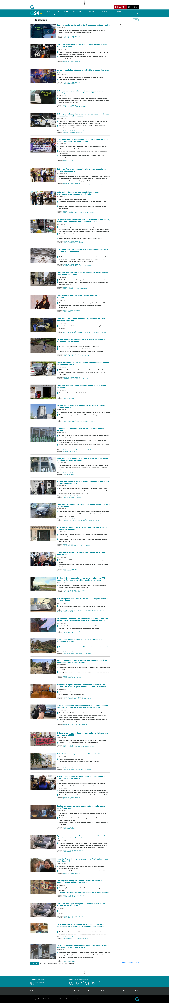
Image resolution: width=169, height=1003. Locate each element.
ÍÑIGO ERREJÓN (67, 799)
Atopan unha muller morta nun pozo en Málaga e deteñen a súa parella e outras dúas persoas (82, 661)
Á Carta (136, 991)
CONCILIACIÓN (84, 355)
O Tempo (104, 991)
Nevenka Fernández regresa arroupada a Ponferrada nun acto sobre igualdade (83, 860)
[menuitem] (50, 11)
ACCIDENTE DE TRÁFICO (70, 520)
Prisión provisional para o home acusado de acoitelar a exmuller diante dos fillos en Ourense (80, 881)
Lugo (75, 724)
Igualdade (77, 36)
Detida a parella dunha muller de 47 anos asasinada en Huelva (83, 25)
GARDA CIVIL (80, 162)
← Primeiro (123, 962)
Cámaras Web (120, 991)
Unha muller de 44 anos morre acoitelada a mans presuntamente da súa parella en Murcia (78, 193)
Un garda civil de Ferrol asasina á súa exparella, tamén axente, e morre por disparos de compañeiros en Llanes (83, 220)
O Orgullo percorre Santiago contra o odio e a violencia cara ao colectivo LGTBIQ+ (82, 734)
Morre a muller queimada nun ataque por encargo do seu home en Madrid (81, 406)
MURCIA (73, 185)
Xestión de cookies (80, 999)
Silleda (76, 850)
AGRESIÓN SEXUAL (68, 571)
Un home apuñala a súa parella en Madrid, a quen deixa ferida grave (83, 71)
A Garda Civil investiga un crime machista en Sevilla (79, 754)
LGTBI (75, 451)
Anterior (128, 962)
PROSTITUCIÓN (79, 726)
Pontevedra (77, 131)
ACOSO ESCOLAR (68, 451)
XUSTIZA (65, 698)
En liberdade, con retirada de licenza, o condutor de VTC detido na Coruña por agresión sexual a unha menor (81, 579)
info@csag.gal (39, 982)
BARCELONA (88, 332)
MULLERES (79, 421)
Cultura (90, 991)
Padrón (76, 631)
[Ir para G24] (36, 13)
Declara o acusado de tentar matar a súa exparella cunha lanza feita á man (81, 807)
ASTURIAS (66, 242)
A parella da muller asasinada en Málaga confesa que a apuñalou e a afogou (80, 640)
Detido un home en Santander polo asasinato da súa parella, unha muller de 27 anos (82, 273)
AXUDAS (84, 265)
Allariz (76, 960)
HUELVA (75, 37)
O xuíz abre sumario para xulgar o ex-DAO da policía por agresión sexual (81, 553)
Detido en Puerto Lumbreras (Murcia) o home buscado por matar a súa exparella (81, 170)
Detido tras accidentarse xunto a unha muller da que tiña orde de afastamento (83, 505)
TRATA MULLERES (89, 726)
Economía (47, 991)
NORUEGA (79, 497)
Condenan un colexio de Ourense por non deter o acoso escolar (80, 429)
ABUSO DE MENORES (76, 63)
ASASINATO (66, 107)
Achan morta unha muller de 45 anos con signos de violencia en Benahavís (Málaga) (83, 363)
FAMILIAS (78, 265)
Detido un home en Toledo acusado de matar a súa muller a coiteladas (82, 386)
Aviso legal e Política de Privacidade (41, 999)
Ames (76, 916)
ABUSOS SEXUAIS (68, 311)
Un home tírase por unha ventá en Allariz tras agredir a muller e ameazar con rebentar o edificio (83, 946)
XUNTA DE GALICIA (68, 355)
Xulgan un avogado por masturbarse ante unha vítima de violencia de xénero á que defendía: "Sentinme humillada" (81, 685)
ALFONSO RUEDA (68, 610)
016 (77, 653)
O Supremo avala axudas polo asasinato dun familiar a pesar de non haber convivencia (82, 250)
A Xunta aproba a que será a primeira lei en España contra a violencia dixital (82, 600)
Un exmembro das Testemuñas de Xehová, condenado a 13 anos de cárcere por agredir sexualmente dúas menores (81, 925)
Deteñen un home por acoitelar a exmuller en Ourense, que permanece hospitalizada (84, 892)
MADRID (93, 421)
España (72, 36)
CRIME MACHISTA (68, 37)
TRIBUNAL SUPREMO (69, 265)
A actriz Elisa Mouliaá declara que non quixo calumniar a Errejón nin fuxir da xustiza (81, 777)
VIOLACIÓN (86, 63)
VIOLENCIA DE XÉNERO (75, 132)
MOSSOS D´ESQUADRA (69, 332)
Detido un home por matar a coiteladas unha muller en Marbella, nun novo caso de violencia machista (80, 92)
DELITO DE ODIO (90, 747)
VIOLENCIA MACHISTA (69, 84)
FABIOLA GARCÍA (69, 611)
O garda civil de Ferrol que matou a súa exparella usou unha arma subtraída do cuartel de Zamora (82, 140)
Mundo (72, 310)
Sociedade (66, 36)
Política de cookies (63, 999)
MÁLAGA (73, 107)
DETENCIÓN (87, 185)
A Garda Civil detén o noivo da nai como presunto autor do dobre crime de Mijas (82, 528)
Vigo (75, 697)
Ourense (83, 450)
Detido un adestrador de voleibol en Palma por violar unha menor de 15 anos (82, 46)
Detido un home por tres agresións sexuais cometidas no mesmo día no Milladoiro (81, 905)
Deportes (77, 991)
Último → (136, 962)
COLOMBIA (98, 726)
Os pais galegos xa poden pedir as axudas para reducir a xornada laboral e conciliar (81, 340)
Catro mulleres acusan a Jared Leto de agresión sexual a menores (81, 296)
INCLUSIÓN (81, 747)
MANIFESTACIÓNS (72, 747)
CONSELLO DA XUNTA (91, 610)
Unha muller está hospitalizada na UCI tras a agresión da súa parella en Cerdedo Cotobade (82, 459)
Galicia (72, 131)
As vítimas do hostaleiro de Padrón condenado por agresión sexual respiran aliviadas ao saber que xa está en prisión (82, 619)
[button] (34, 963)
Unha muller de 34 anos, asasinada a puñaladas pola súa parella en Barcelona (81, 319)
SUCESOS (65, 132)
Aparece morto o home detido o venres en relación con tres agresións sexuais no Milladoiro (82, 837)
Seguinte (132, 962)
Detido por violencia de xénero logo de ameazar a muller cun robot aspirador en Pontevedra (83, 115)
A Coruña (76, 590)
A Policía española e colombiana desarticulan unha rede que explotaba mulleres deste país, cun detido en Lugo (82, 706)
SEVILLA (89, 769)
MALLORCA (66, 63)
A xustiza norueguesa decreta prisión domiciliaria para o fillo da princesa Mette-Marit (83, 482)
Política (33, 991)
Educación (73, 450)
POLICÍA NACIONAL (68, 212)
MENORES (77, 591)
